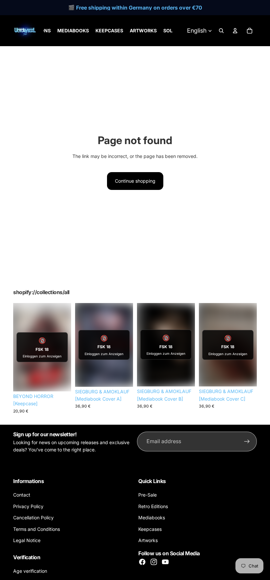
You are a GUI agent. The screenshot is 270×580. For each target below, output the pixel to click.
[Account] (235, 30)
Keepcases (150, 529)
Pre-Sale (147, 495)
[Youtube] (165, 562)
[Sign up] (247, 441)
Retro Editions (153, 506)
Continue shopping (135, 181)
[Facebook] (142, 562)
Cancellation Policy (33, 517)
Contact (21, 495)
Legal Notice (26, 540)
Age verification (30, 571)
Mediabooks (151, 517)
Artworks (148, 540)
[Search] (221, 30)
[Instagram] (154, 562)
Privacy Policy (28, 506)
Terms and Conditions (36, 529)
